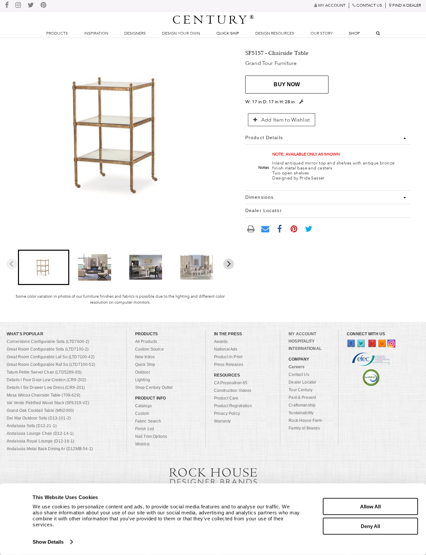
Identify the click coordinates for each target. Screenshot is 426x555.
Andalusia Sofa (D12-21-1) (32, 425)
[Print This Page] (251, 228)
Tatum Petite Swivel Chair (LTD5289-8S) (44, 372)
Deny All (370, 526)
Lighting (142, 380)
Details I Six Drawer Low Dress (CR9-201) (46, 387)
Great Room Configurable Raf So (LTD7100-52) (51, 364)
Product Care (226, 398)
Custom (142, 413)
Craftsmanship (302, 405)
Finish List (144, 428)
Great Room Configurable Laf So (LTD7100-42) (51, 357)
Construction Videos (233, 390)
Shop (354, 33)
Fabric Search (148, 421)
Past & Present (302, 397)
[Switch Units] (301, 102)
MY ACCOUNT (302, 334)
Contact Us (299, 374)
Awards (221, 341)
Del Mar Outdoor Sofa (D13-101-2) (39, 418)
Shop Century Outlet (154, 387)
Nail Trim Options (151, 436)
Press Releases (228, 364)
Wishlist (142, 444)
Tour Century (301, 390)
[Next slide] (228, 264)
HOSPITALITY (302, 341)
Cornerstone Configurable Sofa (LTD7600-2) (48, 341)
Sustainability (301, 413)
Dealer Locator (302, 382)
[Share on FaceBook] (279, 228)
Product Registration (233, 406)
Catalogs (143, 406)
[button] (43, 267)
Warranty (222, 421)
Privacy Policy (227, 413)
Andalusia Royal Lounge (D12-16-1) (40, 441)
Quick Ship (227, 33)
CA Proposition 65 (231, 383)
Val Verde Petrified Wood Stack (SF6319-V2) (48, 403)
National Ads (226, 349)
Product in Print (228, 357)
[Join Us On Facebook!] (7, 5)
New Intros (145, 357)
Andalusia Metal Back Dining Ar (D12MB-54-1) (50, 448)
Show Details (48, 542)
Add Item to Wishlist (285, 120)
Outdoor (142, 372)
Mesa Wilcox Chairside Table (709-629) (43, 395)
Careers (297, 367)
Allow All (370, 506)
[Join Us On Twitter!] (31, 5)
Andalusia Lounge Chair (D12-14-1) (40, 433)
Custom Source (149, 349)
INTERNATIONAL (305, 348)
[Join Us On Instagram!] (18, 5)
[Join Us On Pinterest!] (43, 5)
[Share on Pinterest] (294, 228)
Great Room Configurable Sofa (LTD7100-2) (48, 349)
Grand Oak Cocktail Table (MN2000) (40, 410)
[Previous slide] (11, 264)
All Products (146, 341)
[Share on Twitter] (308, 228)
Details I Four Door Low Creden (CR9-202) (46, 380)
